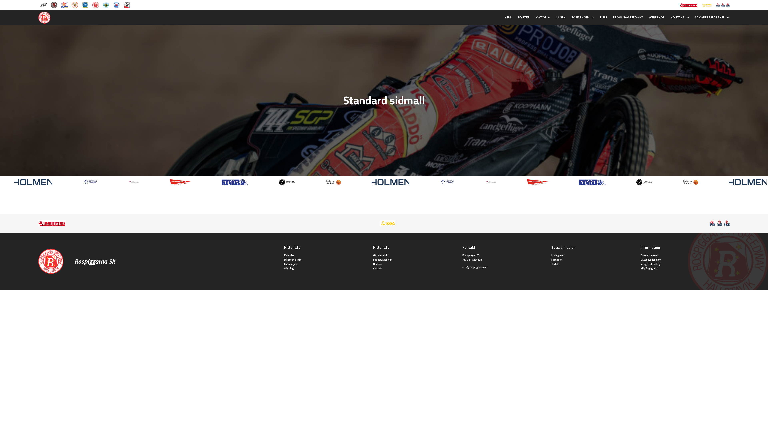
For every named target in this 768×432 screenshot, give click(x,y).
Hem (508, 17)
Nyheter (523, 17)
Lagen (560, 17)
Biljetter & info (293, 260)
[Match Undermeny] (549, 17)
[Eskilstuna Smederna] (127, 4)
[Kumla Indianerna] (54, 4)
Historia (377, 264)
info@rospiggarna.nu (474, 267)
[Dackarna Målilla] (64, 4)
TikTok (555, 264)
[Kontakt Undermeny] (687, 17)
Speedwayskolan (382, 260)
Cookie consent (649, 255)
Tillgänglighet (649, 268)
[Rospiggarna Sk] (95, 4)
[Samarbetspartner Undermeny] (728, 17)
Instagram (557, 255)
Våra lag (289, 268)
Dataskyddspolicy (651, 260)
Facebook (556, 260)
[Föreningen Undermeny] (592, 17)
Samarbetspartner (710, 17)
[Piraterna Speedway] (85, 4)
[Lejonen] (75, 4)
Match (541, 17)
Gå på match (380, 255)
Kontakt (677, 17)
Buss (603, 17)
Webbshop (657, 17)
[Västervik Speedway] (106, 4)
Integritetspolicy (650, 264)
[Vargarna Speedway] (116, 4)
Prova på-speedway (628, 17)
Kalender (289, 255)
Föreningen (580, 17)
